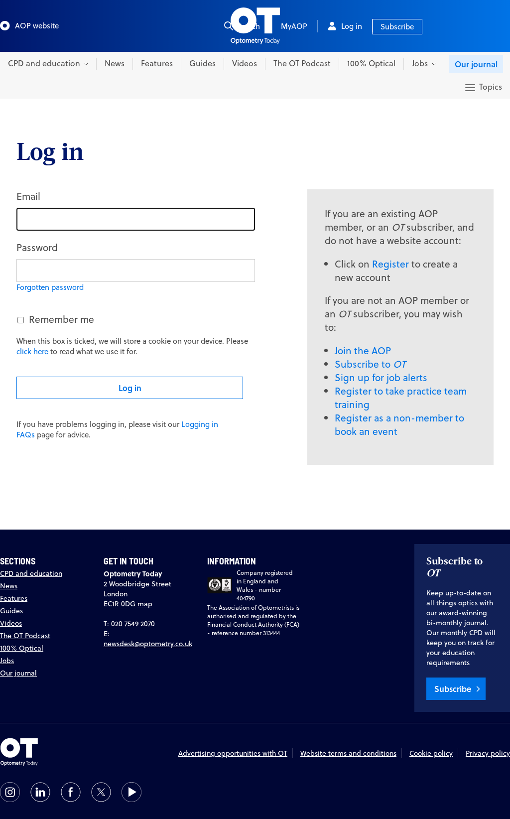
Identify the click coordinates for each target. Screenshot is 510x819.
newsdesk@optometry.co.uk (148, 644)
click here (32, 351)
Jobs (7, 661)
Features (157, 63)
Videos (244, 63)
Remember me (61, 319)
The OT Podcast (302, 63)
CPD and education (31, 573)
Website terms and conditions (348, 753)
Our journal (476, 64)
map (144, 604)
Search (248, 26)
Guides (202, 63)
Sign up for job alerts (381, 377)
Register (390, 264)
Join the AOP (363, 350)
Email (28, 196)
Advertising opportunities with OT (232, 753)
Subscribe (397, 26)
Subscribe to (370, 364)
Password (37, 247)
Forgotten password (50, 287)
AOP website (37, 25)
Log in (351, 26)
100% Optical (371, 63)
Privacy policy (488, 753)
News (115, 63)
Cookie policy (431, 753)
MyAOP (294, 26)
